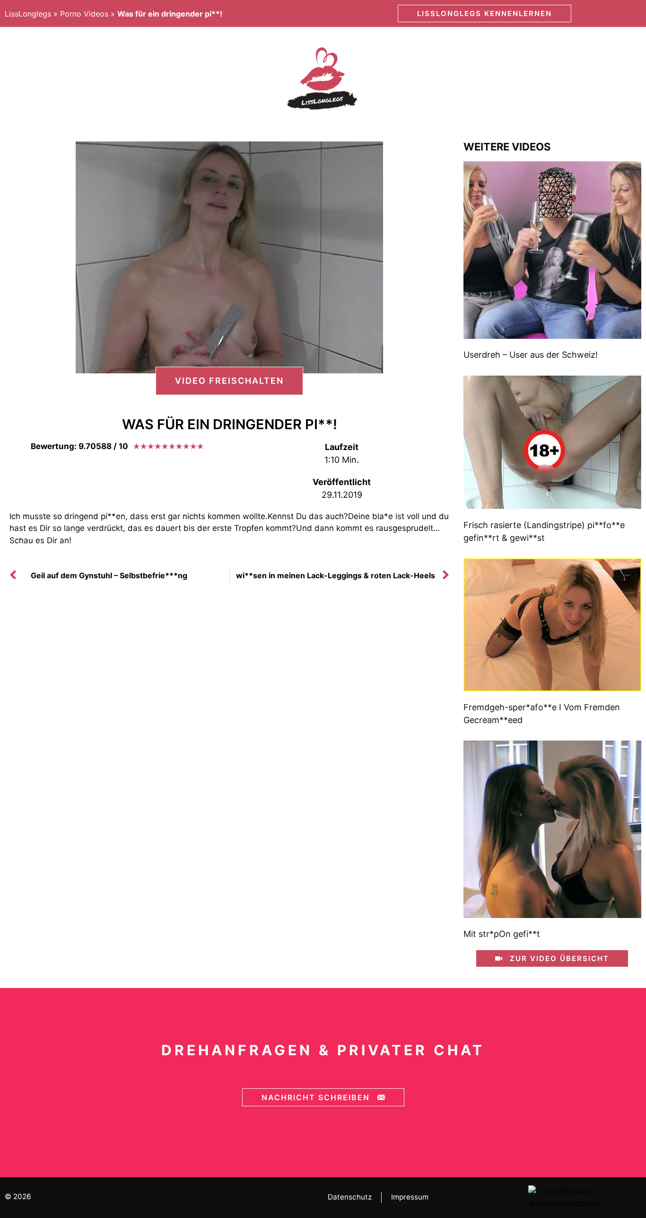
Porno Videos (84, 13)
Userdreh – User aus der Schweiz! (530, 355)
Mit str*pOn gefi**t (501, 934)
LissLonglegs (28, 13)
